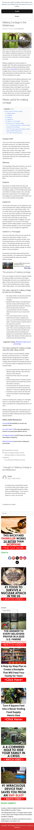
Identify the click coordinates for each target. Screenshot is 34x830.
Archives (3, 607)
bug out (6, 452)
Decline (17, 16)
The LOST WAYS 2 (8, 429)
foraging (11, 452)
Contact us (30, 825)
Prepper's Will (14, 825)
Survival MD (6, 423)
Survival (15, 450)
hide (12, 109)
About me (17, 827)
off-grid (17, 452)
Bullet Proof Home (7, 441)
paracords (14, 69)
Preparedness (8, 450)
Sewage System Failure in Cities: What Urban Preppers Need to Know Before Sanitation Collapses (16, 814)
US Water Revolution (8, 435)
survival (22, 452)
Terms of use (22, 825)
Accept (17, 11)
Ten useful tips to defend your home (14, 460)
